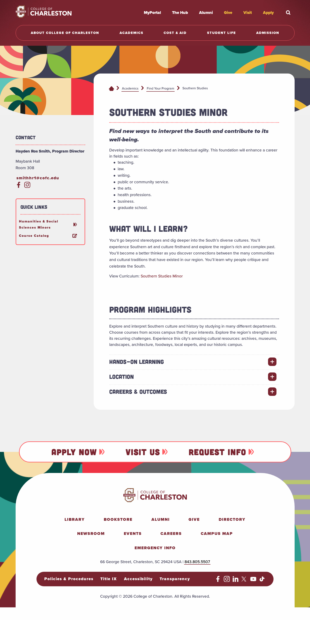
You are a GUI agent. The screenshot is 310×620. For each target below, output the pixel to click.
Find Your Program (160, 88)
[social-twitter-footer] (244, 580)
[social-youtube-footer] (253, 580)
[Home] (111, 88)
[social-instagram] (27, 186)
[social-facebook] (19, 186)
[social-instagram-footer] (227, 580)
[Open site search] (288, 12)
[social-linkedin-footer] (236, 580)
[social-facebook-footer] (218, 580)
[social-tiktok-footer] (262, 580)
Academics (130, 88)
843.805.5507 (197, 562)
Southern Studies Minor (162, 276)
